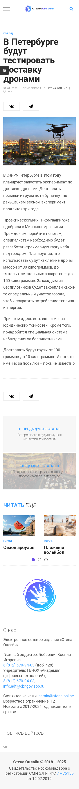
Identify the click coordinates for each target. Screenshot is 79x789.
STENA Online (57, 88)
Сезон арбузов (18, 547)
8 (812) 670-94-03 (18, 665)
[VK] (5, 747)
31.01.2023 (10, 88)
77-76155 (65, 773)
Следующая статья (38, 466)
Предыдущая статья (42, 429)
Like (10, 91)
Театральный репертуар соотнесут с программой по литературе (39, 474)
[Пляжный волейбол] (60, 525)
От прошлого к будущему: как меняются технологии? (40, 437)
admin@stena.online (56, 696)
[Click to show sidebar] (4, 70)
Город (8, 33)
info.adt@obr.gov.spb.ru (23, 686)
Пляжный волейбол (54, 550)
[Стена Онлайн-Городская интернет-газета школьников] (39, 8)
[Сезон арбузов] (19, 525)
